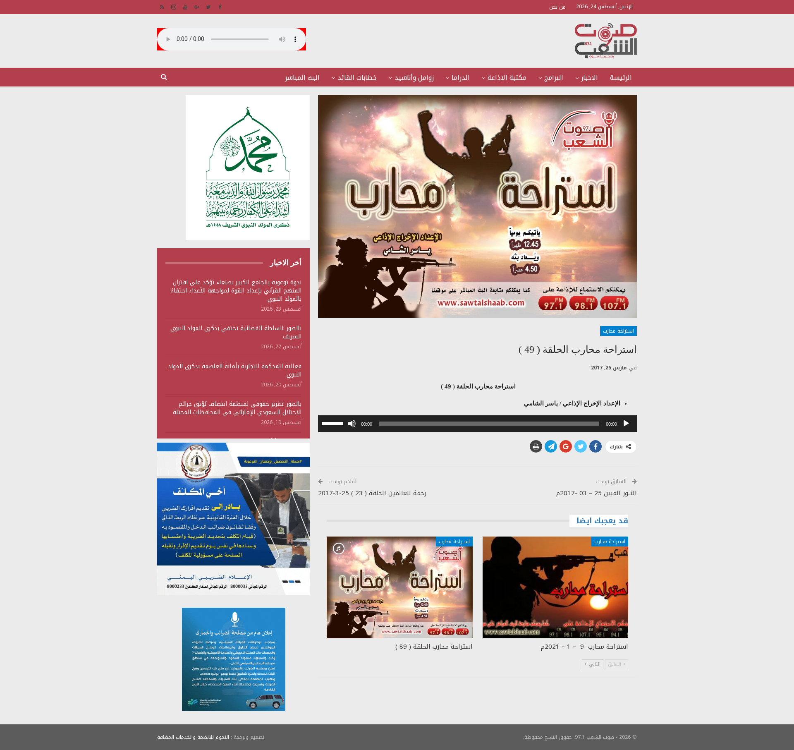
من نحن (557, 7)
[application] (477, 423)
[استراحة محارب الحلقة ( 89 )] (399, 588)
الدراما (461, 77)
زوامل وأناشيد (414, 77)
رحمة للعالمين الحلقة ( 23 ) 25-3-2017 (372, 493)
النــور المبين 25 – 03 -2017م (596, 493)
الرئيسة (621, 77)
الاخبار (589, 77)
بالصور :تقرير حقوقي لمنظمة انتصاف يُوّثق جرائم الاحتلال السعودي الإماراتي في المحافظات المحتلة (237, 408)
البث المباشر (302, 77)
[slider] (333, 422)
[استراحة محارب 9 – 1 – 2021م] (555, 588)
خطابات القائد (357, 77)
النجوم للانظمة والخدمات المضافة (193, 737)
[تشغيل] (626, 423)
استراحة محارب (618, 330)
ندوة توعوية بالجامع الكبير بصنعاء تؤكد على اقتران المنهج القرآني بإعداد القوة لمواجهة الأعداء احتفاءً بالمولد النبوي (236, 290)
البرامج (553, 77)
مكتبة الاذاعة (507, 77)
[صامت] (352, 423)
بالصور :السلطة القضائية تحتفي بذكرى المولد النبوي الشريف (235, 332)
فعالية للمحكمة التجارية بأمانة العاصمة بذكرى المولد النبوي (234, 370)
